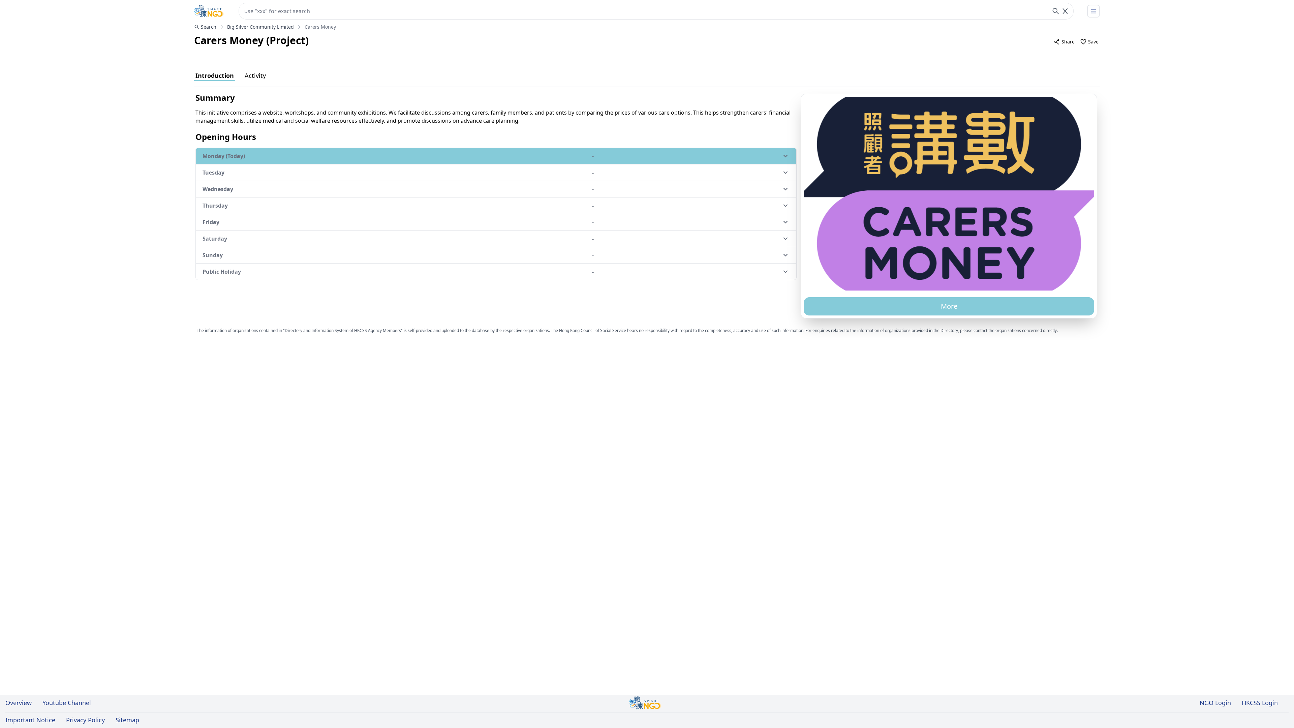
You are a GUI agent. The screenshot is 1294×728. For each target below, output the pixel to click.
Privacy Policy (85, 720)
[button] (949, 194)
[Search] (1056, 11)
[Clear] (1065, 11)
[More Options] (1093, 11)
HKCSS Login (1260, 703)
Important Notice (30, 720)
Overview (18, 703)
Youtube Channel (66, 703)
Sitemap (127, 720)
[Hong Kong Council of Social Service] (209, 11)
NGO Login (1215, 703)
